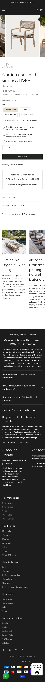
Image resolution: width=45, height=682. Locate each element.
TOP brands (7, 639)
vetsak (5, 551)
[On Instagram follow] (10, 649)
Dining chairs (7, 507)
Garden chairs (8, 519)
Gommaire (8, 86)
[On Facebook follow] (3, 649)
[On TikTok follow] (22, 649)
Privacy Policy (8, 635)
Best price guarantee (11, 575)
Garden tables (8, 515)
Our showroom (8, 603)
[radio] (10, 109)
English (30, 656)
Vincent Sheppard (9, 555)
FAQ (4, 567)
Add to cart (22, 157)
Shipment (6, 583)
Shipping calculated (21, 94)
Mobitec (5, 539)
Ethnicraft (6, 531)
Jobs (4, 607)
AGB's (4, 627)
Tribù (4, 547)
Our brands (7, 599)
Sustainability (7, 631)
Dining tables (7, 503)
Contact (5, 571)
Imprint (5, 623)
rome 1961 (6, 543)
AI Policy (5, 643)
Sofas (4, 511)
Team (4, 611)
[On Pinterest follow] (16, 649)
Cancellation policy (10, 579)
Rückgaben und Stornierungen (15, 587)
